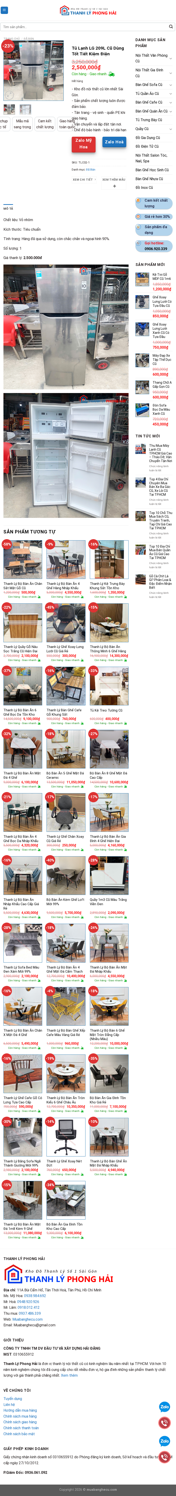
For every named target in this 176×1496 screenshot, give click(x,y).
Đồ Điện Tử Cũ (147, 146)
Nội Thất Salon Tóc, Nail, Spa (151, 158)
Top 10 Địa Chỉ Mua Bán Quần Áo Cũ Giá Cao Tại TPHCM (159, 552)
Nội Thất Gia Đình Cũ (149, 73)
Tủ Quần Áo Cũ (147, 93)
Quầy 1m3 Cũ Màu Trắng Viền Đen (108, 902)
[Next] (57, 71)
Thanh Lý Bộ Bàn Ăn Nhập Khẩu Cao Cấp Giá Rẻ (21, 904)
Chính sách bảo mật (19, 1434)
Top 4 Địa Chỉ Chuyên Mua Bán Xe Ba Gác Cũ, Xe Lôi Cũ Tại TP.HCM (159, 486)
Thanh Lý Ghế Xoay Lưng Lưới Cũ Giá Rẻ (65, 649)
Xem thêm (69, 1375)
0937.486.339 (30, 1313)
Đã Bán (29, 38)
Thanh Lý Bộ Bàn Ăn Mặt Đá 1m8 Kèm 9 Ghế (22, 1227)
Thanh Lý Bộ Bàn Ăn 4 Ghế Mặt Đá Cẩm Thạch (65, 970)
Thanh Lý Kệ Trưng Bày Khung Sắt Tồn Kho (107, 586)
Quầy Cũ (141, 129)
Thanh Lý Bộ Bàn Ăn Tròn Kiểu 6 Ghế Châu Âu (66, 1100)
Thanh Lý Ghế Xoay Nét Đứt (64, 1163)
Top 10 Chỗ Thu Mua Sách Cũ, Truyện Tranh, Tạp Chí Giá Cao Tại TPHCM (160, 520)
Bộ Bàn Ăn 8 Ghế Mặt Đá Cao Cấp (108, 775)
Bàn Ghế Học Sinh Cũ (152, 170)
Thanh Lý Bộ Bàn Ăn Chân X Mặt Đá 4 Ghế (22, 1033)
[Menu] (4, 10)
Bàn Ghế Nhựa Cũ (149, 179)
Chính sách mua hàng (20, 1416)
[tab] (8, 208)
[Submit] (171, 27)
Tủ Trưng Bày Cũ (148, 120)
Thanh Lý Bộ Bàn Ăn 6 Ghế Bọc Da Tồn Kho (19, 712)
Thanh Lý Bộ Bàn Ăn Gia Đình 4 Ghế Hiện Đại (108, 839)
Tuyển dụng (12, 1399)
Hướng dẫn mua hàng (20, 1410)
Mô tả (8, 208)
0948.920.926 (28, 1302)
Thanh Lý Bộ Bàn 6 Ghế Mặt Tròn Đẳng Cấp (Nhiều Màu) (107, 1035)
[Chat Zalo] (164, 1441)
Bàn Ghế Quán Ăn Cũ (151, 111)
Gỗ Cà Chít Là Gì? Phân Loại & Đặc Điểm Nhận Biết (160, 581)
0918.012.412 (29, 1307)
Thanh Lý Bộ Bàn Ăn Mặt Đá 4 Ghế (22, 775)
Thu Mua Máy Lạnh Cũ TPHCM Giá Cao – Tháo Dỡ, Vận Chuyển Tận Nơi (160, 453)
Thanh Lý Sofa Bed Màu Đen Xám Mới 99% (21, 970)
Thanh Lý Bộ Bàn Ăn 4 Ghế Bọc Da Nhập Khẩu (20, 839)
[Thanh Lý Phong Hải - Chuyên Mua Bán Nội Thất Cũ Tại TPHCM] (88, 10)
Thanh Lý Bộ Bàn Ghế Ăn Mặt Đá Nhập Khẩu (108, 1163)
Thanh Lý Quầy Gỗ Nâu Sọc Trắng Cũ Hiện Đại (20, 649)
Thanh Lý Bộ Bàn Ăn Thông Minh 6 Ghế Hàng (108, 649)
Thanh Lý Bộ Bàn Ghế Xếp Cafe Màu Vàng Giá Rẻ (66, 1033)
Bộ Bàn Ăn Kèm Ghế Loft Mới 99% (65, 902)
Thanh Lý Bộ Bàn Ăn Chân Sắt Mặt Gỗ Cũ (22, 586)
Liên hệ (9, 1404)
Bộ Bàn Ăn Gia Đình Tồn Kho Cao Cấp (64, 1227)
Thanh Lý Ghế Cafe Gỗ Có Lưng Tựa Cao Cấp (22, 1100)
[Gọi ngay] (164, 1457)
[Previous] (10, 71)
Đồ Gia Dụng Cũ (147, 138)
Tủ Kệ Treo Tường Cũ (106, 710)
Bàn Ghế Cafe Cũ (148, 102)
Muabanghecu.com (27, 1319)
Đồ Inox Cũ (144, 187)
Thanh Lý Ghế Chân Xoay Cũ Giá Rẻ (65, 839)
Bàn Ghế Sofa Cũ (148, 85)
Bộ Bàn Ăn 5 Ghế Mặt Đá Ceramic (65, 775)
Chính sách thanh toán (21, 1428)
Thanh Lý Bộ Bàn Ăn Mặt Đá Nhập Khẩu (108, 970)
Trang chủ (11, 38)
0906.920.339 (156, 249)
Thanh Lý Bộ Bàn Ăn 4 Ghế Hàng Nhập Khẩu (63, 586)
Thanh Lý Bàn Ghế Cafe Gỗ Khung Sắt (64, 712)
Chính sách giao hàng (20, 1422)
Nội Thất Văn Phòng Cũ (151, 58)
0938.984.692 (35, 1296)
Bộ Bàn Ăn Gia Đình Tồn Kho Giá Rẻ (108, 1100)
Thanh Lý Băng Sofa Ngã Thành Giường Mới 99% (22, 1163)
